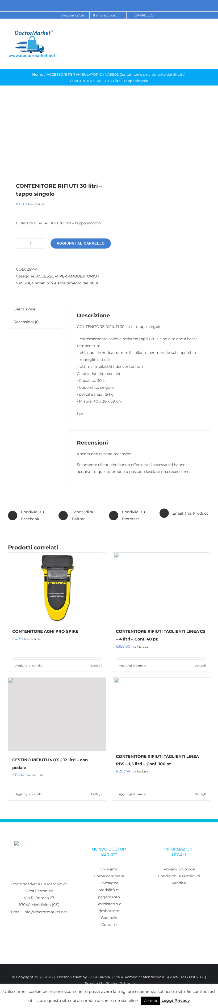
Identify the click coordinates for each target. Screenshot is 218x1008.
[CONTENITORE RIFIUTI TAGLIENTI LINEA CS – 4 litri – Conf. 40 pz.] (161, 587)
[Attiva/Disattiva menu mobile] (208, 35)
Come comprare (109, 876)
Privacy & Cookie (179, 869)
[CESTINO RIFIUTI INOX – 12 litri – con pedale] (57, 714)
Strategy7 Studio (120, 983)
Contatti (109, 924)
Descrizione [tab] (24, 309)
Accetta (150, 1000)
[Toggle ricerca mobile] (198, 35)
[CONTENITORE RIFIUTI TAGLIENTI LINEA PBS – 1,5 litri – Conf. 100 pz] (161, 713)
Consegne (109, 883)
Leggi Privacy (175, 1000)
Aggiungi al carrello (81, 243)
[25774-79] (56, 134)
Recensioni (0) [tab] (27, 321)
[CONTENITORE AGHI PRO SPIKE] (57, 587)
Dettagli (96, 665)
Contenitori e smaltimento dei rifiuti (65, 283)
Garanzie (109, 917)
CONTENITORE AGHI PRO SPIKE (45, 631)
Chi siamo (109, 869)
